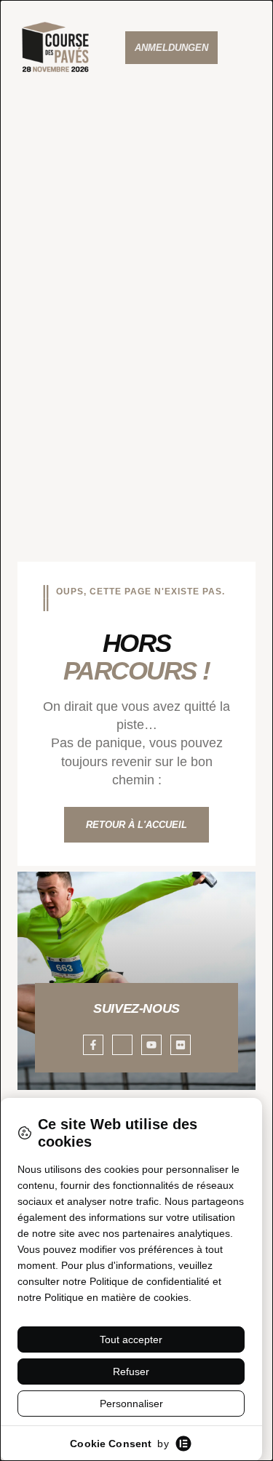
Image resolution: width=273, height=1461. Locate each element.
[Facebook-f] (93, 1045)
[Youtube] (151, 1045)
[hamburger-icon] (253, 48)
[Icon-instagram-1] (122, 1045)
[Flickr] (180, 1045)
